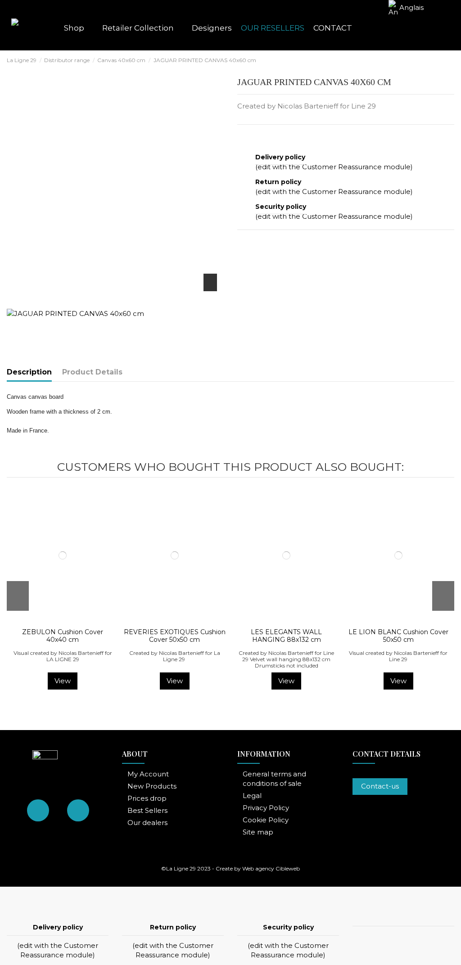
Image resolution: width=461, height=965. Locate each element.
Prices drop (147, 798)
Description (29, 372)
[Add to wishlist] (57, 620)
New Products (151, 786)
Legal (252, 795)
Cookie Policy (266, 820)
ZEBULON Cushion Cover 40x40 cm (62, 636)
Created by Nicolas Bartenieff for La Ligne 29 (174, 656)
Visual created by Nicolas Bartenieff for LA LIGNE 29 (63, 656)
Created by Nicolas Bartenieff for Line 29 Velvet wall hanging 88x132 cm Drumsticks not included (286, 659)
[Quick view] (68, 620)
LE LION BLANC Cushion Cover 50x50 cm (398, 636)
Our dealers (147, 822)
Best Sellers (147, 810)
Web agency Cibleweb (271, 868)
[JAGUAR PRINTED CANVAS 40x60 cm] (75, 312)
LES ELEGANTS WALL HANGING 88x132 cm (286, 636)
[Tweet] (253, 136)
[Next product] (450, 59)
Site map (258, 832)
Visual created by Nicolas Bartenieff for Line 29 (398, 656)
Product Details (92, 372)
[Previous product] (440, 59)
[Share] (242, 136)
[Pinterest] (264, 136)
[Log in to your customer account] (404, 28)
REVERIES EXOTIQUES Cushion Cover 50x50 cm (175, 636)
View (62, 680)
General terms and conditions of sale (274, 779)
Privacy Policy (266, 807)
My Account (148, 774)
